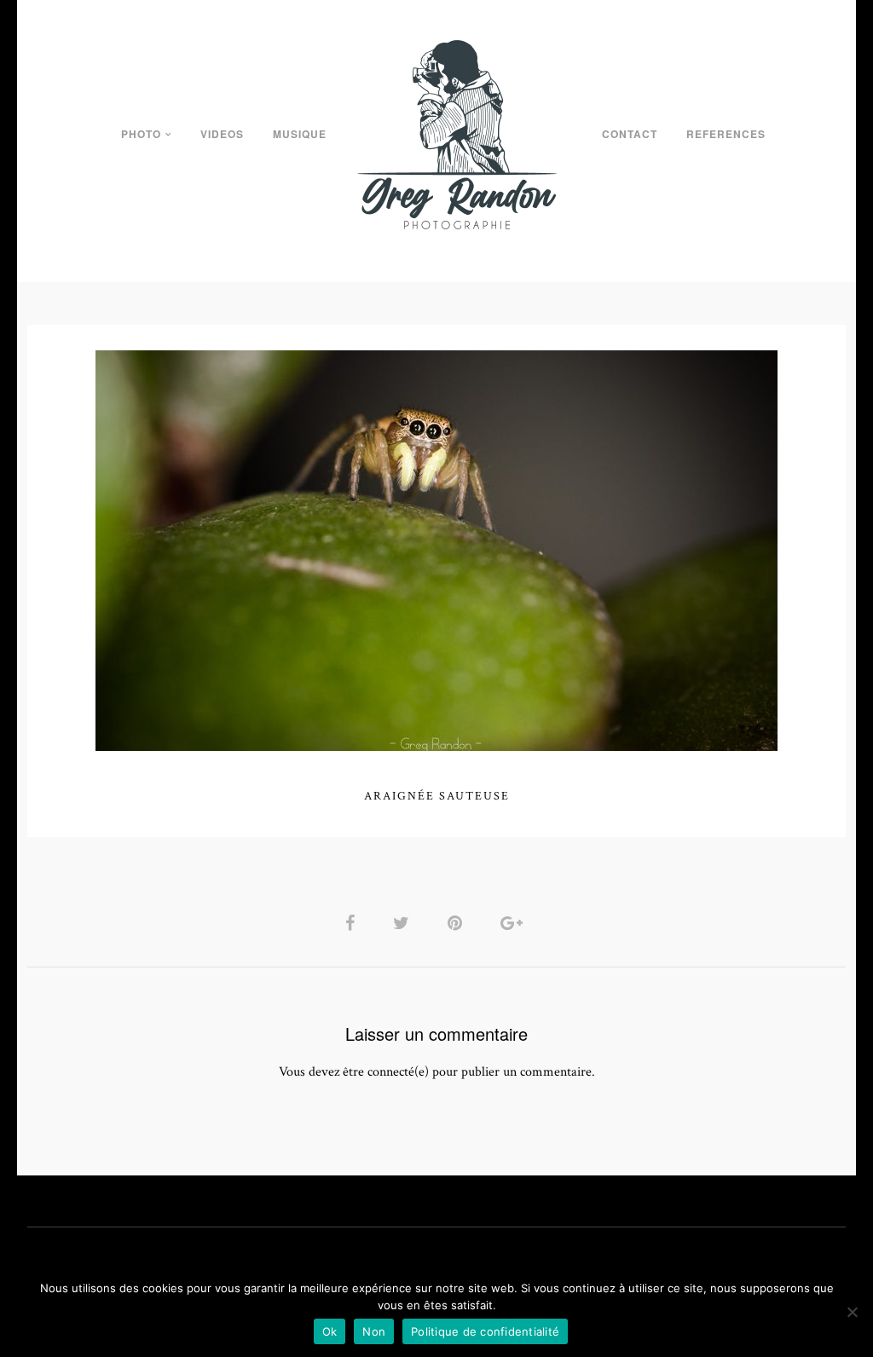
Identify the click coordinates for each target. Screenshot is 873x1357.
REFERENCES (726, 133)
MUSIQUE (300, 133)
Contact (629, 133)
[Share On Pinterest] (458, 922)
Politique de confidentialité (485, 1331)
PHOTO (141, 133)
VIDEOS (222, 133)
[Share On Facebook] (353, 922)
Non (373, 1331)
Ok (330, 1331)
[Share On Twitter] (404, 922)
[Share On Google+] (514, 922)
